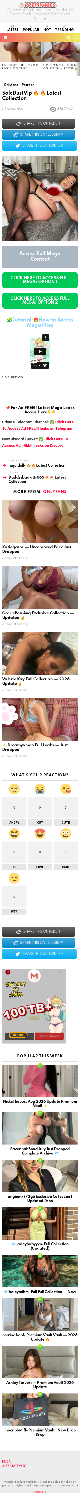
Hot (47, 30)
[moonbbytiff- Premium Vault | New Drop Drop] (40, 1409)
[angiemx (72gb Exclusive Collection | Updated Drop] (40, 1176)
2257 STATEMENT (14, 1466)
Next (78, 59)
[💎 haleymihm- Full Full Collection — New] (40, 1271)
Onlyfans (55, 492)
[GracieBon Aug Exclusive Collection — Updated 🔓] (40, 587)
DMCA (6, 1461)
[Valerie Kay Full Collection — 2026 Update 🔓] (40, 653)
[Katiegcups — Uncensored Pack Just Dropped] (20, 52)
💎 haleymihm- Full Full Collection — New (40, 1292)
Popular (31, 30)
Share (7, 161)
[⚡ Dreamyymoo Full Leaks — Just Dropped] (40, 719)
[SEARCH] (75, 37)
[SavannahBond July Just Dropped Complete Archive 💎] (40, 1128)
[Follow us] (68, 37)
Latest (12, 30)
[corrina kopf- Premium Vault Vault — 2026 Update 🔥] (40, 1314)
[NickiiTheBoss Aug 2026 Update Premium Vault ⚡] (40, 1081)
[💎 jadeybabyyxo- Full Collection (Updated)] (40, 1223)
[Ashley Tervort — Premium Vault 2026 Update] (40, 1362)
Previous (2, 59)
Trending (64, 30)
